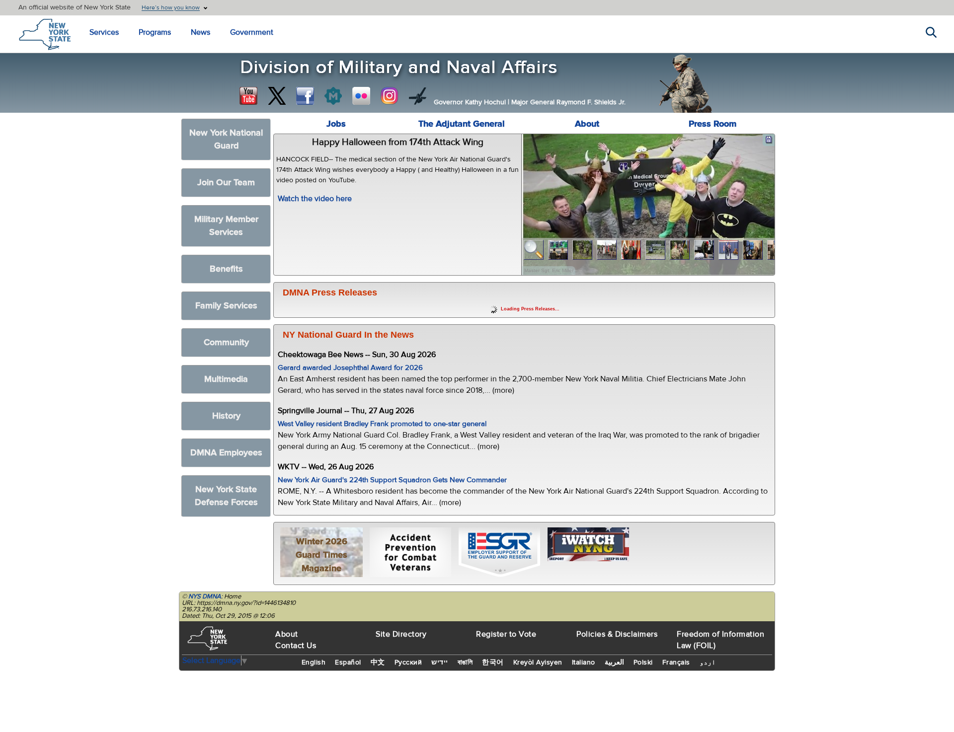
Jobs (336, 124)
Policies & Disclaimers (616, 634)
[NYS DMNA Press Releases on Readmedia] (333, 96)
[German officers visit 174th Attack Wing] (753, 250)
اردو (708, 662)
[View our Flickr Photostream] (361, 96)
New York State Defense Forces (226, 496)
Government (251, 32)
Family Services (226, 305)
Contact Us (295, 646)
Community (226, 342)
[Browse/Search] (534, 250)
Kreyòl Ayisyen (537, 662)
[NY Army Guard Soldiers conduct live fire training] (582, 250)
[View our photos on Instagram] (389, 96)
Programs (155, 32)
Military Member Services (226, 226)
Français (676, 662)
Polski (643, 662)
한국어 (493, 662)
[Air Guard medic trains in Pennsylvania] (704, 250)
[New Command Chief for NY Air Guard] (728, 250)
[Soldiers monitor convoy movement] (558, 250)
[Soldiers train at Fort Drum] (655, 250)
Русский (408, 662)
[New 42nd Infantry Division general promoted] (631, 250)
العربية (614, 662)
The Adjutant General (461, 124)
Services (104, 32)
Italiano (583, 662)
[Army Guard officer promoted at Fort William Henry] (607, 250)
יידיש (439, 662)
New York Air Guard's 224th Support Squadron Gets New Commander (392, 480)
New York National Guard (226, 139)
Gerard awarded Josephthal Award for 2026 (350, 367)
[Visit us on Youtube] (248, 96)
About (587, 124)
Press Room (712, 124)
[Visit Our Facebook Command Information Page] (305, 96)
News (200, 32)
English (314, 662)
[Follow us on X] (277, 96)
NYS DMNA (204, 596)
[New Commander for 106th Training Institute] (680, 250)
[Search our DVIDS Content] (418, 96)
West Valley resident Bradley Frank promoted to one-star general (382, 424)
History (226, 416)
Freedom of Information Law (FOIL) (720, 640)
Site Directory (401, 634)
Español (348, 662)
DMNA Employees (226, 452)
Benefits (226, 269)
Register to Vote (506, 634)
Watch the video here (315, 199)
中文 (378, 662)
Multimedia (226, 379)
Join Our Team (226, 182)
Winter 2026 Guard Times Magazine (321, 555)
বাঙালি (465, 662)
